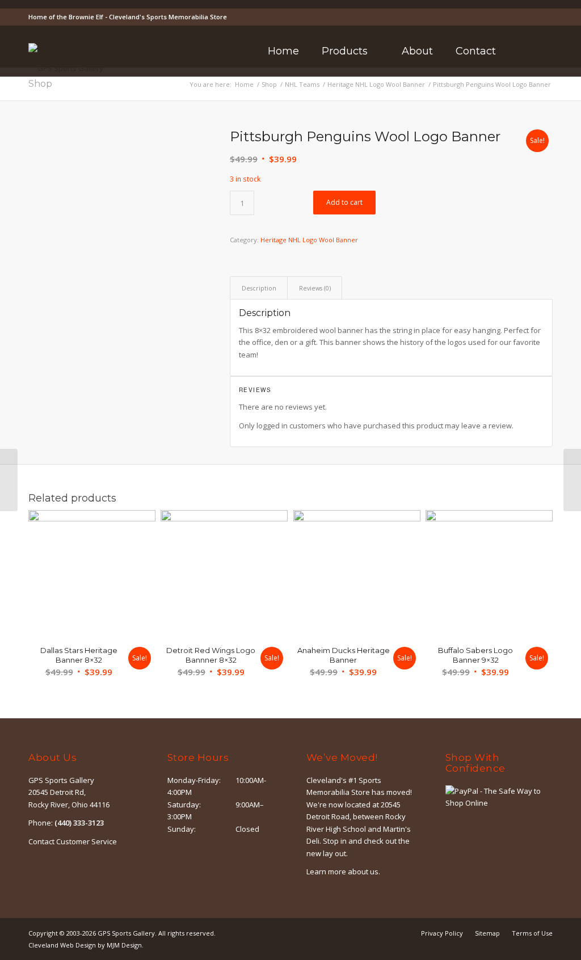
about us (363, 871)
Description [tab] (259, 288)
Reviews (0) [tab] (315, 288)
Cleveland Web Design (62, 945)
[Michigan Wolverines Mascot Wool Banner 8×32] (572, 480)
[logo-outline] (65, 68)
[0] (549, 51)
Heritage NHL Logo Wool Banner (309, 239)
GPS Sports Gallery (126, 933)
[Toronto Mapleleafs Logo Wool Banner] (9, 480)
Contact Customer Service (72, 841)
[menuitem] (283, 51)
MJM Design (124, 945)
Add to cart (344, 202)
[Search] (522, 51)
